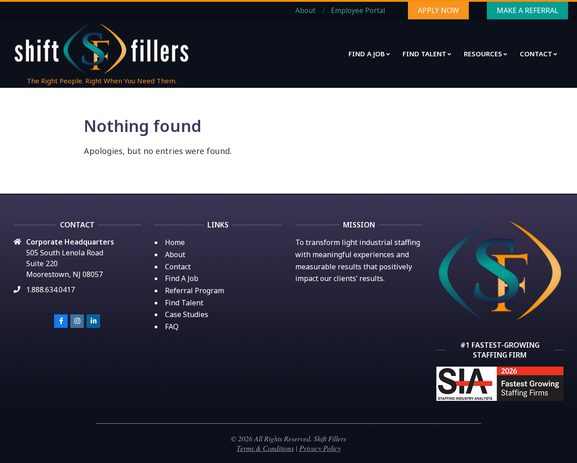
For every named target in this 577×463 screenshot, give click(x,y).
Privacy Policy (320, 448)
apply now (438, 10)
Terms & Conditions (265, 448)
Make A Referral (527, 10)
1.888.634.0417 (50, 290)
